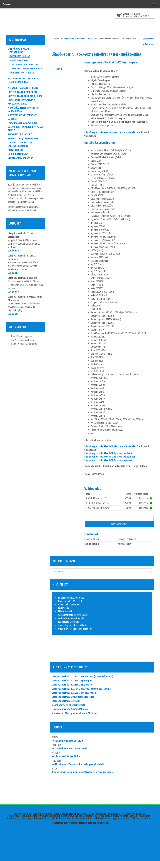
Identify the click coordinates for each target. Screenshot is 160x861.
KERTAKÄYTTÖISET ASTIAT (20, 158)
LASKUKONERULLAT (19, 82)
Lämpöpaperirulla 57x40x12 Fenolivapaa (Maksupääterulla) (82, 676)
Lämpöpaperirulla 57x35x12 (66, 700)
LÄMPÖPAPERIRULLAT (67, 39)
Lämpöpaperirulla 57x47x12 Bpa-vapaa (72, 680)
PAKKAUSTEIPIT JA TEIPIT (20, 134)
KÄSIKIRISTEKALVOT (18, 154)
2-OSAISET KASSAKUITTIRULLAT (24, 87)
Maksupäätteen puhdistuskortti (68, 705)
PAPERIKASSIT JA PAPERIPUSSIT (24, 122)
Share (57, 68)
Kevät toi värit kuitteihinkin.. (67, 756)
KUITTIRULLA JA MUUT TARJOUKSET (25, 96)
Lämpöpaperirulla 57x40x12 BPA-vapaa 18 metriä (109, 132)
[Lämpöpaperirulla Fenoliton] (68, 61)
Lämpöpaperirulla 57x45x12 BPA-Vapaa (72, 684)
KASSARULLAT (16, 52)
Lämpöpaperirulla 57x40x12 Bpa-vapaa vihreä (108, 453)
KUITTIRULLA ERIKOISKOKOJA (22, 92)
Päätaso (55, 39)
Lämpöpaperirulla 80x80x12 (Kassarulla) (73, 696)
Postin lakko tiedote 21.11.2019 (68, 740)
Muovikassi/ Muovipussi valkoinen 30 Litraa (74, 713)
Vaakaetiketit (73, 813)
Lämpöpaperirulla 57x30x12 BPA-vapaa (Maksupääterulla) (81, 688)
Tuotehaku (149, 39)
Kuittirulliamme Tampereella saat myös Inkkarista (78, 764)
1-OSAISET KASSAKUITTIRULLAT (23, 78)
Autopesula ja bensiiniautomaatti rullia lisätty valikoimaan (82, 772)
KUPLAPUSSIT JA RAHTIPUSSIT (23, 138)
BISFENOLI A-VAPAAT (19, 60)
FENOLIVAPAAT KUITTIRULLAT (23, 64)
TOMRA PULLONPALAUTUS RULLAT (26, 68)
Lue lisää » (13, 250)
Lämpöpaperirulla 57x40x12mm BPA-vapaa (74, 692)
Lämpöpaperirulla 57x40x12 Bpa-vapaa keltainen (109, 456)
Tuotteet (7, 4)
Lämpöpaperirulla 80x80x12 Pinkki (70, 709)
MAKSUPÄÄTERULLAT (84, 39)
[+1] (71, 654)
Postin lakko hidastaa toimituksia (69, 748)
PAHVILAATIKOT (15, 150)
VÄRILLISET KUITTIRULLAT (22, 72)
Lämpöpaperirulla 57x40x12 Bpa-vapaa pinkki (108, 460)
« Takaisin (148, 44)
